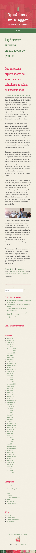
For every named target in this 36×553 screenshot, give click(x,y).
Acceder (9, 515)
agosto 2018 (10, 386)
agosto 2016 (10, 429)
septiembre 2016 (11, 427)
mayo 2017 (10, 413)
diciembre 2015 (11, 446)
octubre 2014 (10, 458)
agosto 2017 (10, 407)
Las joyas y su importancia (14, 317)
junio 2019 (10, 376)
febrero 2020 (10, 359)
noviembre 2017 (11, 402)
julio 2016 (10, 431)
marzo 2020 (10, 357)
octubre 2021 (10, 340)
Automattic (23, 544)
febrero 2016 (10, 442)
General (14, 271)
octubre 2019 (10, 367)
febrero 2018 (10, 396)
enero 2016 (10, 444)
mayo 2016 (10, 435)
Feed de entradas (11, 517)
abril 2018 (10, 394)
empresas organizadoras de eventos (19, 95)
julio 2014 (10, 464)
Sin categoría (10, 501)
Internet (9, 491)
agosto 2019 (10, 371)
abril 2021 (10, 347)
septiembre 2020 (11, 353)
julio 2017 (10, 409)
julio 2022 (10, 338)
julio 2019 (10, 373)
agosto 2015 (10, 454)
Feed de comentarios (12, 519)
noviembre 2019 (11, 365)
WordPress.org (11, 521)
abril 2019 (10, 380)
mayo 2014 (10, 469)
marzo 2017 (10, 417)
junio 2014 (10, 467)
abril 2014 (10, 471)
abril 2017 (10, 415)
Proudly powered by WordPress (18, 534)
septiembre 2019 (11, 369)
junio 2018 (10, 390)
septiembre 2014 (11, 460)
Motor (8, 493)
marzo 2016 (10, 440)
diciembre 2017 (11, 400)
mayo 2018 (10, 392)
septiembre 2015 (11, 452)
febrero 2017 (10, 419)
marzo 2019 (10, 382)
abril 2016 (10, 438)
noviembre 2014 (11, 456)
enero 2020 (10, 361)
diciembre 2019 (11, 363)
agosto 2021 (10, 342)
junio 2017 (10, 411)
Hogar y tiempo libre (13, 489)
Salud (8, 499)
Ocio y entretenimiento (13, 497)
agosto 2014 (10, 462)
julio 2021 (10, 344)
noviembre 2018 (11, 384)
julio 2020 (10, 355)
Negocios (21, 271)
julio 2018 (10, 388)
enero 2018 (10, 398)
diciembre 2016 (11, 423)
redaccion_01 (22, 269)
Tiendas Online (11, 503)
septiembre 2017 (11, 404)
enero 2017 (10, 421)
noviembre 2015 (11, 448)
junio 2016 (10, 433)
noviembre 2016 (11, 425)
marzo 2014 (10, 473)
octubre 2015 (10, 450)
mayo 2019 (10, 378)
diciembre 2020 (11, 349)
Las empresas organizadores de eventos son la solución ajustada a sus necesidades (16, 79)
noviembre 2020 (11, 351)
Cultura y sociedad (12, 485)
